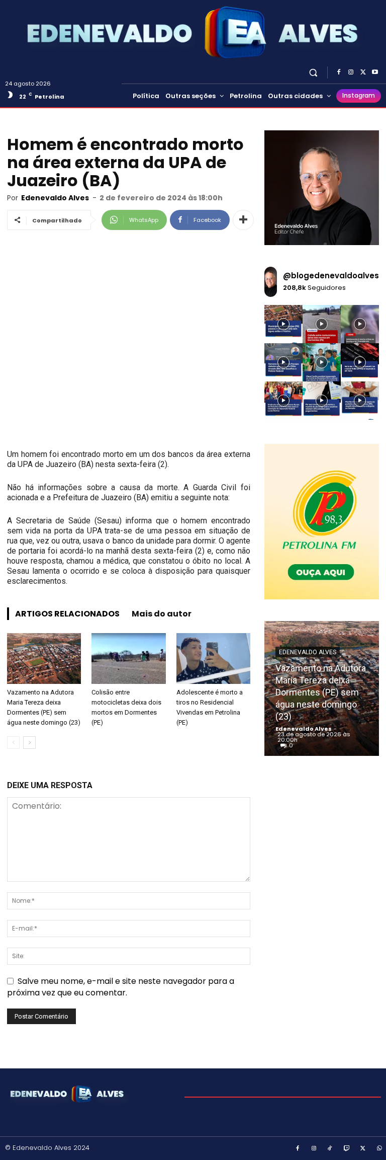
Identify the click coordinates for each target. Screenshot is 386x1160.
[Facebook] (339, 72)
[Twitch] (347, 1149)
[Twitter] (363, 72)
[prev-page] (13, 742)
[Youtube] (375, 72)
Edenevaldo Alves (55, 198)
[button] (313, 72)
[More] (243, 220)
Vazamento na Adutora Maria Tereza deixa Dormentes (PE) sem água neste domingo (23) (320, 692)
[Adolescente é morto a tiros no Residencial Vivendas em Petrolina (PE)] (213, 658)
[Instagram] (351, 72)
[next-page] (29, 742)
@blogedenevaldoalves (331, 275)
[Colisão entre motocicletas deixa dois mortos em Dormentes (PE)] (128, 658)
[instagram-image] (283, 324)
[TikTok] (330, 1149)
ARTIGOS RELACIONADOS (67, 614)
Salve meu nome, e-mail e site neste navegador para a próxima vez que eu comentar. (120, 986)
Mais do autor (161, 614)
